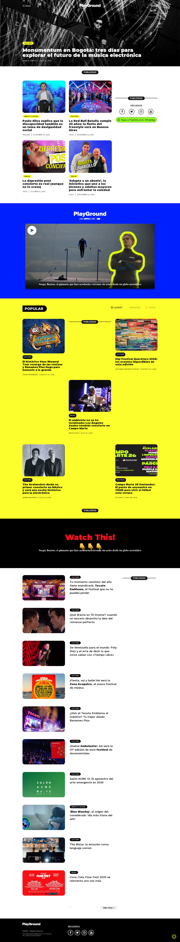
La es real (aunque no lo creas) (42, 184)
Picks (151, 307)
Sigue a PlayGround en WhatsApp (138, 119)
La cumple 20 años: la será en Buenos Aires (90, 125)
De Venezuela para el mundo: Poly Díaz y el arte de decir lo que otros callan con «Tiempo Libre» (93, 651)
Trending (135, 307)
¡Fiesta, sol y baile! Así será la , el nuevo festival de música (93, 684)
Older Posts (107, 907)
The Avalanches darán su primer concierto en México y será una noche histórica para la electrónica (42, 488)
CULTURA (74, 116)
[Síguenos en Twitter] (131, 111)
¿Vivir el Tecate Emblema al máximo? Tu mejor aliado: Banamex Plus (89, 716)
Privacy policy (36, 931)
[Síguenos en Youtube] (150, 111)
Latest (118, 307)
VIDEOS (27, 176)
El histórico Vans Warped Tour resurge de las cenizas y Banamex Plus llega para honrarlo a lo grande (42, 366)
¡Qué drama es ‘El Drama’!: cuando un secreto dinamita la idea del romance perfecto (93, 618)
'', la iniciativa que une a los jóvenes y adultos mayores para (90, 185)
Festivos (121, 480)
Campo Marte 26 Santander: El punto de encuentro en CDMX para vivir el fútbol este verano (135, 488)
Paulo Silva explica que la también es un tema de (42, 125)
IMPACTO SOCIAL (31, 116)
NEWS (72, 415)
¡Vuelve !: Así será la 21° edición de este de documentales (91, 749)
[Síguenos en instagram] (141, 111)
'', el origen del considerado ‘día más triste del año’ (91, 815)
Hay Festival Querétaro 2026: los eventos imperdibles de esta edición (136, 361)
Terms (25, 931)
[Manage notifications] (174, 936)
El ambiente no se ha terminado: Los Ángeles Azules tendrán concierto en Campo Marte (89, 424)
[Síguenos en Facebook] (122, 111)
